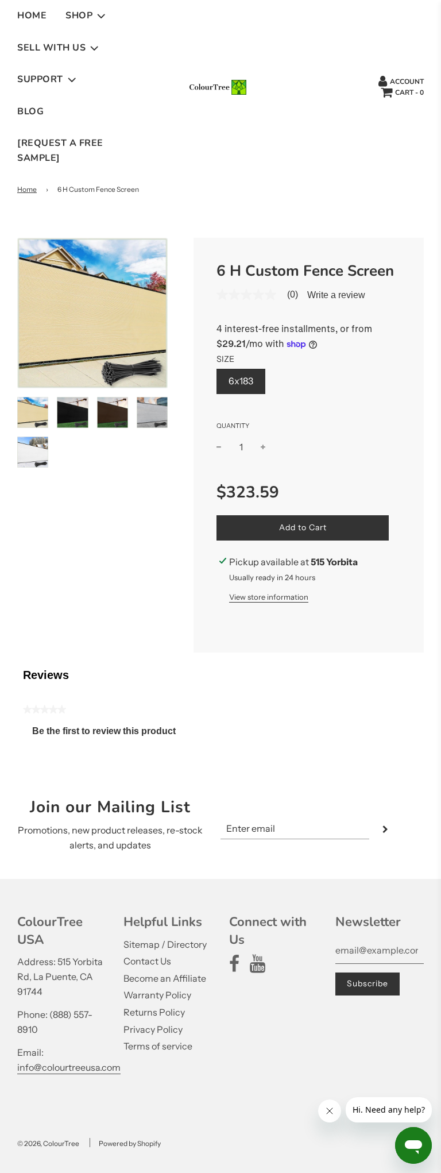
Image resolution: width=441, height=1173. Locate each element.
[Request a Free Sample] (60, 150)
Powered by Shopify (130, 1143)
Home (32, 15)
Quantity (232, 426)
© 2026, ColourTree (48, 1143)
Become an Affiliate (164, 978)
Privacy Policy (153, 1029)
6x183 (241, 381)
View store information (268, 596)
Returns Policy (154, 1012)
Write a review (336, 295)
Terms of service (157, 1046)
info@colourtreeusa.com (69, 1067)
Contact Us (147, 961)
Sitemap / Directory (165, 944)
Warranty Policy (157, 995)
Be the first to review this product (108, 734)
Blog (30, 111)
